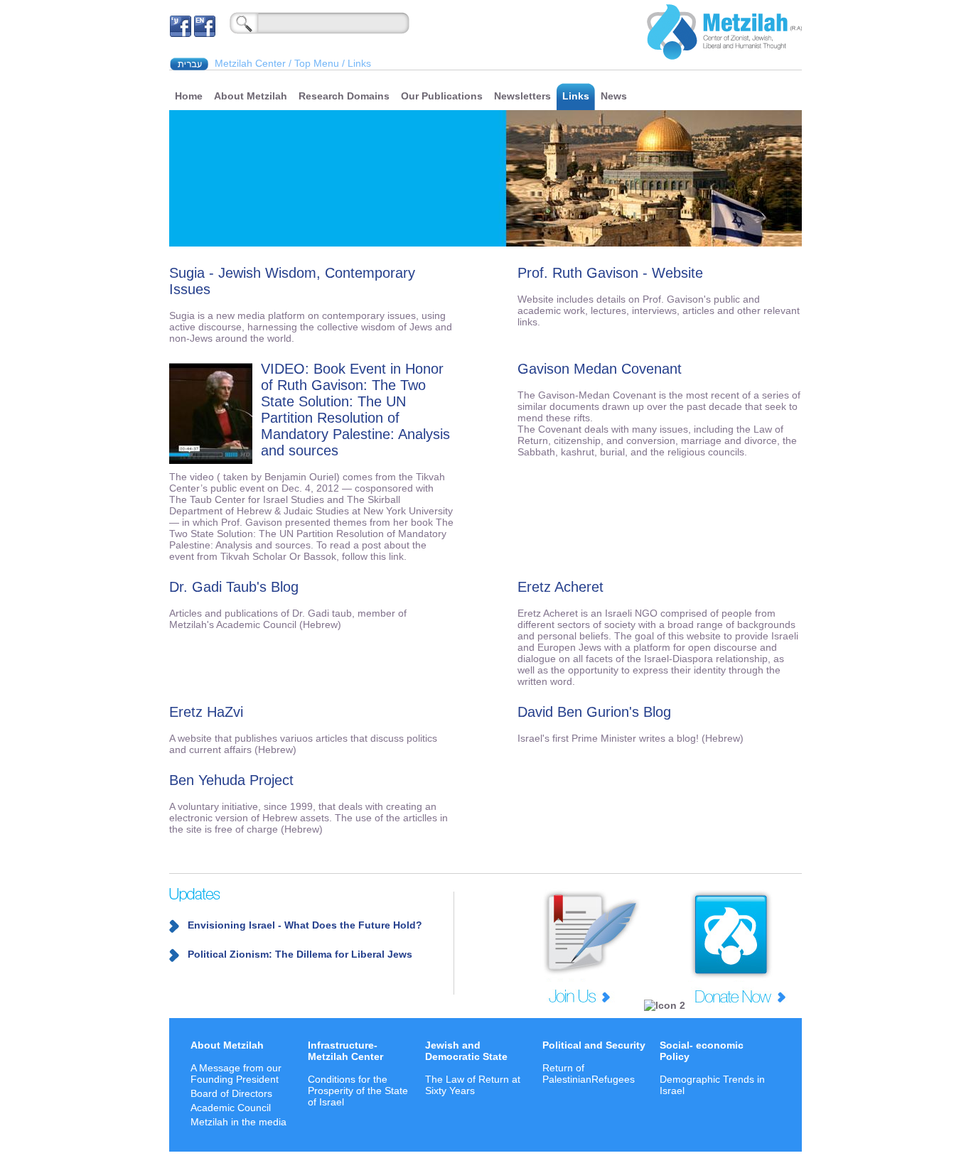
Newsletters (522, 96)
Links (575, 96)
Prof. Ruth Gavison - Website (610, 273)
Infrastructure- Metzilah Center (345, 1050)
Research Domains (344, 96)
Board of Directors (231, 1093)
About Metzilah (250, 96)
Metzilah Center (250, 63)
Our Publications (442, 96)
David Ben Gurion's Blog (594, 712)
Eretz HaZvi (206, 712)
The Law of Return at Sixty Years (472, 1084)
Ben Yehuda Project (231, 780)
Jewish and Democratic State (466, 1050)
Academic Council (231, 1107)
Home (189, 96)
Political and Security (593, 1045)
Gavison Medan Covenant (599, 369)
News (614, 96)
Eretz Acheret (560, 587)
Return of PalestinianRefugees (588, 1073)
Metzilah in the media (238, 1121)
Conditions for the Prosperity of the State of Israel (358, 1090)
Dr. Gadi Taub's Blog (234, 587)
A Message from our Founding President (236, 1073)
